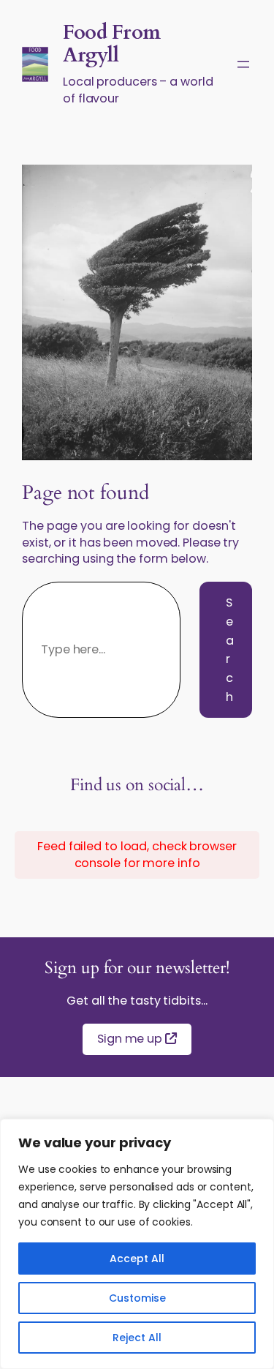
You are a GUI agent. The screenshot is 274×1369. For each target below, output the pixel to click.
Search (230, 649)
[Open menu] (243, 64)
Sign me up (131, 1038)
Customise (137, 1298)
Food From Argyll (112, 44)
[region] (137, 1244)
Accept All (137, 1258)
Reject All (137, 1337)
